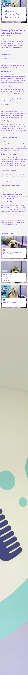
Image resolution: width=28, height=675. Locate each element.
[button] (22, 2)
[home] (9, 2)
